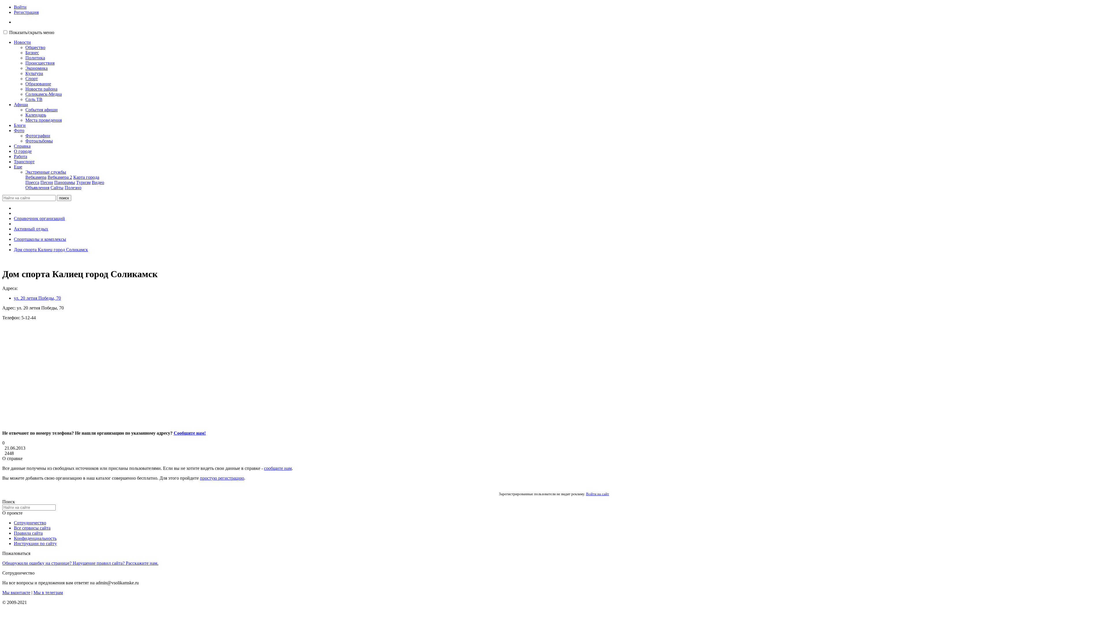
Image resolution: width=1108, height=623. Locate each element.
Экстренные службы (45, 172)
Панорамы (64, 182)
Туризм (83, 182)
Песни (46, 182)
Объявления (37, 187)
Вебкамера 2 (60, 177)
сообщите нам (278, 468)
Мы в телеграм (48, 592)
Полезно (73, 187)
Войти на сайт (597, 494)
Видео (98, 182)
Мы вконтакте (16, 592)
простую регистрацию (222, 478)
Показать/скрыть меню (31, 32)
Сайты (56, 187)
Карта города (86, 177)
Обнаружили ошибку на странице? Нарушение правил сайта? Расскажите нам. (80, 563)
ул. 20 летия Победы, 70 (37, 298)
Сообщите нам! (190, 433)
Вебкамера (35, 177)
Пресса (32, 182)
